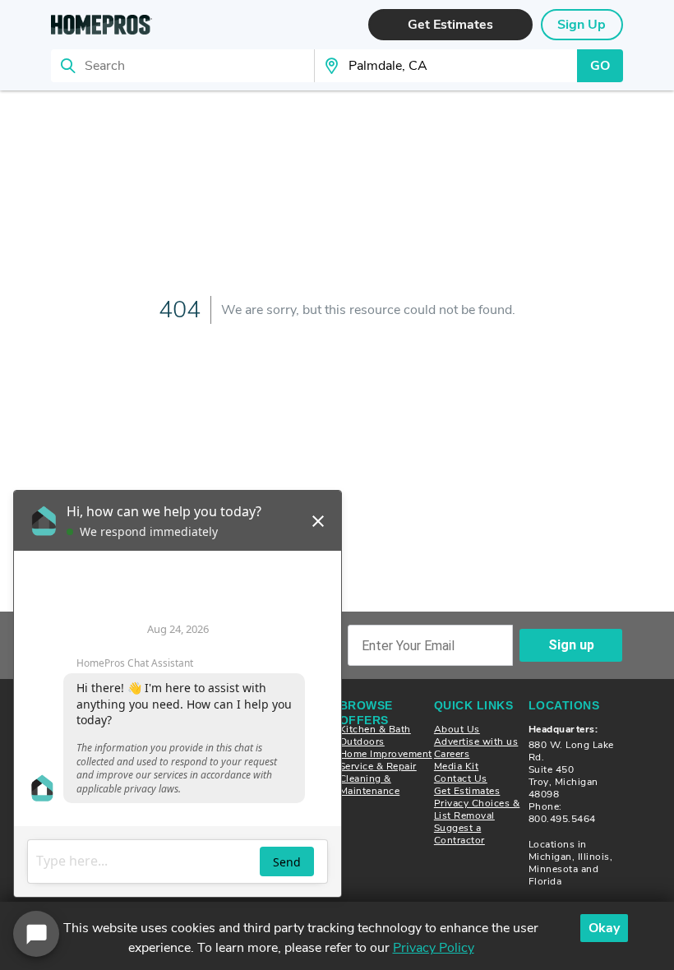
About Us (457, 729)
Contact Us (460, 778)
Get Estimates (467, 790)
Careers (452, 753)
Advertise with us (476, 741)
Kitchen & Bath (375, 729)
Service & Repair (378, 766)
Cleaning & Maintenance (369, 784)
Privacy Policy (433, 948)
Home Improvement (385, 753)
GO (600, 66)
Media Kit (456, 766)
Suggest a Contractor (459, 834)
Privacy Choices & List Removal (477, 809)
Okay (604, 928)
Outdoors (362, 741)
